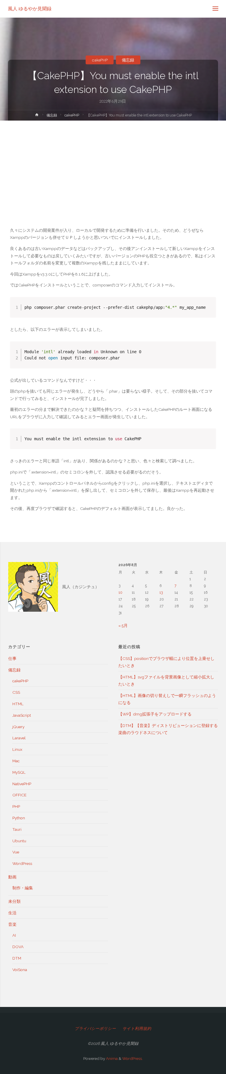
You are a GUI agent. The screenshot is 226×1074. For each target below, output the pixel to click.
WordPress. (132, 1058)
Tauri (16, 829)
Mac (16, 760)
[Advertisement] (113, 165)
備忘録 (128, 59)
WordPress (22, 863)
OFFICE (19, 795)
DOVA (18, 946)
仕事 (12, 658)
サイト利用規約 (136, 1028)
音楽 (12, 924)
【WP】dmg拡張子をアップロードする (155, 714)
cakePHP (100, 59)
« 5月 (123, 625)
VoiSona (19, 969)
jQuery (18, 726)
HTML (18, 703)
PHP (16, 806)
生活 (12, 912)
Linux (17, 749)
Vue (15, 852)
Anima (111, 1058)
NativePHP (21, 783)
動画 (12, 877)
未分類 (14, 901)
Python (18, 817)
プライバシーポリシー (95, 1028)
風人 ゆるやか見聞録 (29, 8)
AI (14, 935)
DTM (16, 958)
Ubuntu (19, 840)
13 (161, 593)
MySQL (19, 772)
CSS (16, 692)
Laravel (19, 738)
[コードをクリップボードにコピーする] (209, 310)
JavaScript (21, 715)
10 (120, 593)
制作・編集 (22, 887)
